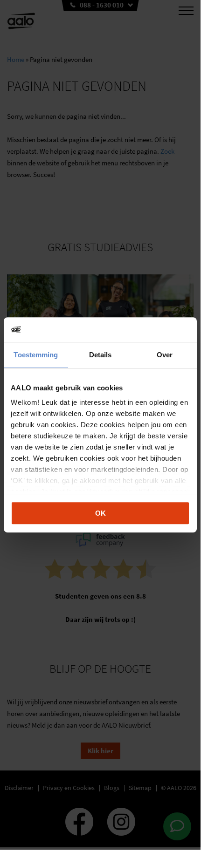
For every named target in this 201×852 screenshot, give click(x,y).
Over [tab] (165, 355)
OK (100, 513)
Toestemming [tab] (36, 355)
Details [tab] (100, 355)
